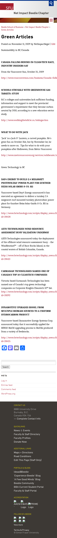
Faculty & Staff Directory (27, 434)
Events (26, 430)
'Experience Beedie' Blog (27, 476)
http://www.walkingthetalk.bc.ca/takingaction (24, 120)
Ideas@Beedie (21, 472)
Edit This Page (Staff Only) (27, 460)
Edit (53, 44)
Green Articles (7, 30)
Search (51, 3)
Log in (4, 381)
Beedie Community (24, 483)
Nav (51, 20)
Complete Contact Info (28, 419)
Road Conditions (22, 456)
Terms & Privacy (21, 530)
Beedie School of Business (12, 27)
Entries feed (6, 385)
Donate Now (20, 442)
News (17, 430)
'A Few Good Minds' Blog (27, 479)
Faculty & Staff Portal (25, 491)
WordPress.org (8, 394)
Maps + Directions (23, 452)
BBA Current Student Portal (29, 487)
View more (18, 525)
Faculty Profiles (22, 438)
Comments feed (8, 389)
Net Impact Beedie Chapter (31, 13)
